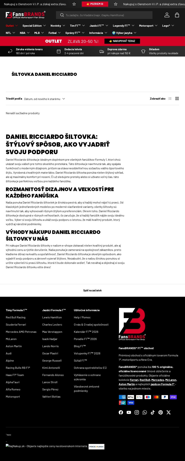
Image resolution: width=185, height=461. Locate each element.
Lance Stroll (49, 382)
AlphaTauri (13, 382)
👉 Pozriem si (95, 3)
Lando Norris (50, 346)
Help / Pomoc (82, 317)
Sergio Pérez (50, 389)
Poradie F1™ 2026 (85, 339)
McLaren (11, 339)
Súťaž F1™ (80, 360)
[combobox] (104, 15)
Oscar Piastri (50, 353)
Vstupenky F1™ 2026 (87, 353)
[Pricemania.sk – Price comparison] (96, 446)
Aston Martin (14, 346)
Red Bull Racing (15, 317)
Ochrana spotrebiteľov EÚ (90, 367)
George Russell (52, 360)
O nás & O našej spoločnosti (91, 324)
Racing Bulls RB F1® (18, 367)
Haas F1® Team (15, 375)
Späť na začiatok (92, 290)
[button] (177, 15)
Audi (9, 353)
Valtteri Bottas (51, 396)
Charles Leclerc (52, 324)
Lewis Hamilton (52, 317)
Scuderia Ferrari (16, 324)
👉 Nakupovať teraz (122, 40)
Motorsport (13, 396)
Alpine (10, 360)
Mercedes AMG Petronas (21, 331)
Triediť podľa (14, 98)
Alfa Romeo (13, 389)
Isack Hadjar (49, 339)
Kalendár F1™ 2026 (86, 331)
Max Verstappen (52, 331)
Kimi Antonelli (51, 367)
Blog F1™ (80, 346)
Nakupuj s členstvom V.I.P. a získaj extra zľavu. (35, 4)
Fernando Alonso (53, 375)
